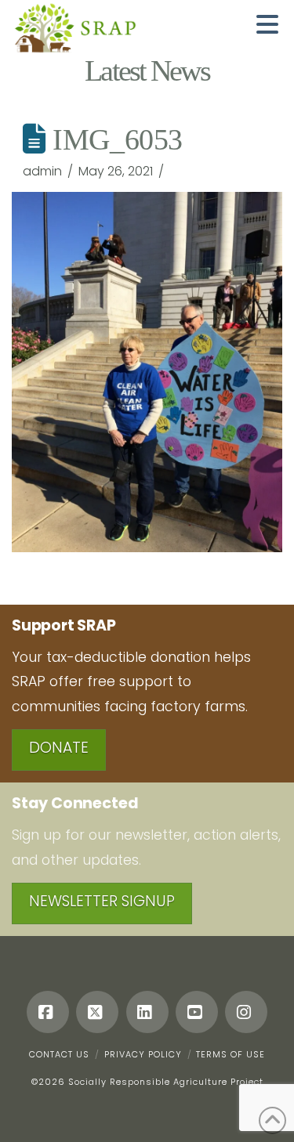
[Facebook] (48, 1012)
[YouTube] (197, 1012)
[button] (267, 24)
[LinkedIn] (147, 1012)
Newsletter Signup (102, 901)
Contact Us (59, 1054)
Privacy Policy (143, 1054)
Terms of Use (230, 1054)
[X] (97, 1012)
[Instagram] (246, 1012)
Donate (59, 747)
